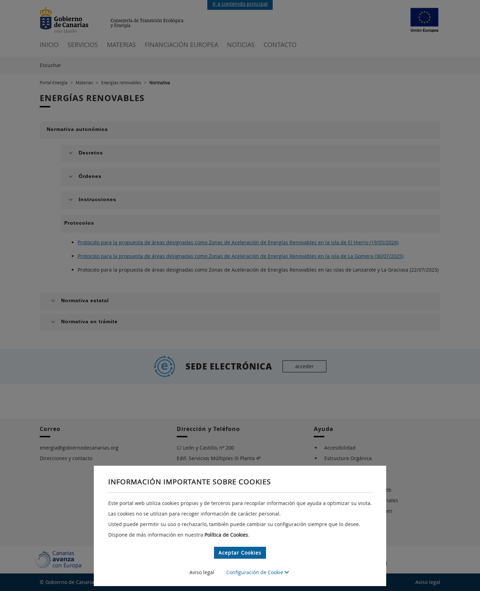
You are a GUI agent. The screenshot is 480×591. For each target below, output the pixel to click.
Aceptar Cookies (240, 552)
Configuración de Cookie (255, 572)
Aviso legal (201, 572)
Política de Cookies (226, 534)
